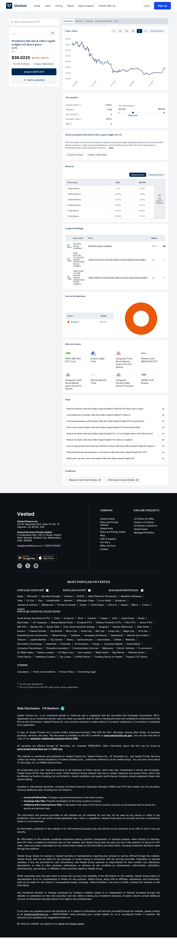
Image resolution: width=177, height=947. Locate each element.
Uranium (91, 618)
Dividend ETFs (84, 622)
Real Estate (23, 622)
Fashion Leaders (45, 652)
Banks (70, 639)
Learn (48, 5)
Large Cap (113, 631)
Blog (102, 535)
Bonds (141, 618)
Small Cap (86, 631)
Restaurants (117, 635)
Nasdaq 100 (36, 626)
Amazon (68, 596)
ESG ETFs (130, 622)
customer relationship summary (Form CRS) (54, 738)
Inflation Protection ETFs (108, 622)
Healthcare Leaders (45, 656)
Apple (20, 596)
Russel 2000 (53, 626)
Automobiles (103, 639)
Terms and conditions (44, 671)
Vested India (106, 528)
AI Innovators (81, 643)
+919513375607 (52, 545)
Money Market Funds (62, 622)
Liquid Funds (127, 618)
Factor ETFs (146, 622)
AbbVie (21, 609)
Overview (68, 21)
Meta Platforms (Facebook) (102, 596)
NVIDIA (80, 596)
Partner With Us (107, 5)
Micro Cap (71, 631)
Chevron (112, 604)
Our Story (105, 542)
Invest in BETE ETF (34, 71)
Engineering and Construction (32, 635)
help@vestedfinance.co (29, 545)
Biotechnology (59, 635)
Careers (104, 549)
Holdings (89, 21)
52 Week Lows (66, 652)
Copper (104, 618)
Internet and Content (137, 635)
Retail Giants (102, 652)
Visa (40, 600)
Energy (96, 643)
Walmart (68, 600)
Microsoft (32, 596)
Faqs (116, 21)
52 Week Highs (25, 652)
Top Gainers (56, 639)
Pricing (59, 5)
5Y (146, 31)
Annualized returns (156, 175)
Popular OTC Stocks (136, 656)
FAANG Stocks (82, 656)
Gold (114, 618)
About (70, 5)
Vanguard (104, 626)
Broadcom (120, 600)
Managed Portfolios (144, 532)
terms (61, 923)
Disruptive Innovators (57, 648)
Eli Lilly (30, 600)
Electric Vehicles (125, 648)
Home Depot (97, 604)
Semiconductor (85, 639)
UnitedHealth (53, 600)
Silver (80, 618)
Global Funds (140, 529)
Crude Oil (69, 618)
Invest (37, 5)
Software (75, 635)
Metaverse (107, 648)
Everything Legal (87, 671)
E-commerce (145, 648)
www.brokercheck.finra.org (32, 749)
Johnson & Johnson (27, 604)
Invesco (21, 631)
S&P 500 (21, 626)
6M (133, 31)
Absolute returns (137, 175)
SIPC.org (57, 749)
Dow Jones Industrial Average (79, 626)
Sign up (162, 5)
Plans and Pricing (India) (112, 531)
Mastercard (47, 604)
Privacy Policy (66, 671)
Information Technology (29, 643)
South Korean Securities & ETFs (33, 618)
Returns (78, 21)
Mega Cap (128, 631)
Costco (146, 604)
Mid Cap (100, 631)
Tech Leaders (85, 652)
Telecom (21, 639)
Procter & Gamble (66, 604)
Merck (135, 604)
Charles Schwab (37, 631)
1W (120, 31)
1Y (139, 31)
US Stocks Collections (145, 525)
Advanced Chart (157, 31)
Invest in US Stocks (144, 522)
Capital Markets (38, 639)
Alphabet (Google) (50, 596)
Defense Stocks (136, 652)
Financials (65, 643)
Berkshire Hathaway (131, 596)
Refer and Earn (108, 545)
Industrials (51, 643)
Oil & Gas (143, 631)
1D (114, 31)
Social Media (133, 643)
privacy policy (76, 923)
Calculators (23, 671)
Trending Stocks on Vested (108, 656)
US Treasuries (40, 622)
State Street (143, 626)
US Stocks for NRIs (144, 518)
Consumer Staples (113, 643)
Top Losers (65, 656)
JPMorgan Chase (85, 600)
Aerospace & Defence (95, 635)
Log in (147, 5)
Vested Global (107, 518)
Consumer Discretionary (29, 648)
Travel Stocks (24, 656)
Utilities (118, 639)
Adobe (124, 604)
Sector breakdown (103, 21)
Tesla (20, 600)
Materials (130, 639)
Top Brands (56, 631)
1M (126, 31)
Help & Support (86, 5)
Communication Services (85, 648)
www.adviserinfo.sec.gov (118, 735)
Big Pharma (118, 652)
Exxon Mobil (104, 600)
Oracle (83, 604)
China (57, 618)
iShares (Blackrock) (123, 626)
